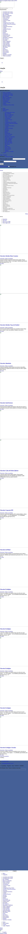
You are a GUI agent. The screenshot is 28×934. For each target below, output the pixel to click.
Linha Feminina (6, 43)
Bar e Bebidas (6, 14)
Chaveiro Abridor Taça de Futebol (9, 325)
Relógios (5, 53)
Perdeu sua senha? (4, 166)
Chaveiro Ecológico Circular (8, 747)
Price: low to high (6, 221)
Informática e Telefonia (8, 37)
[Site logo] (7, 7)
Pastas (4, 48)
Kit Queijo (5, 40)
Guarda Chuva (6, 36)
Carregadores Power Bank (8, 22)
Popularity (5, 219)
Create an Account (9, 156)
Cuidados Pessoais (7, 29)
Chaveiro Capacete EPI (6, 510)
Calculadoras (5, 19)
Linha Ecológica (6, 42)
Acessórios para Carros (8, 11)
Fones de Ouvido (6, 35)
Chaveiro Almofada (5, 363)
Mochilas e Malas (6, 46)
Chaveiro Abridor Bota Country (9, 256)
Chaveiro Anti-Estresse (6, 403)
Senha (1, 161)
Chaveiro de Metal (5, 549)
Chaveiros (5, 25)
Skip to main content (12, 0)
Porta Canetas (6, 51)
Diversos (5, 30)
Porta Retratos (6, 52)
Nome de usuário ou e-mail (6, 158)
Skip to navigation (4, 0)
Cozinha (4, 27)
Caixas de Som (6, 18)
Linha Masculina (6, 44)
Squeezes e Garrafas (7, 54)
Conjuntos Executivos (7, 26)
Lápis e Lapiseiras (6, 41)
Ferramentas (5, 33)
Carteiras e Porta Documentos (9, 24)
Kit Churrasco (6, 38)
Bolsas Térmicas (6, 16)
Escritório (5, 31)
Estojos (4, 32)
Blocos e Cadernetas (7, 15)
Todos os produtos (7, 55)
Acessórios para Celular (8, 13)
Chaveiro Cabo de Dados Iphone (9, 470)
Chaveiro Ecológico (5, 589)
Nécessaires (5, 47)
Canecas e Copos (6, 20)
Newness (5, 220)
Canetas (4, 21)
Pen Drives (5, 49)
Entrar (2, 163)
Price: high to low (6, 222)
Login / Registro (6, 925)
